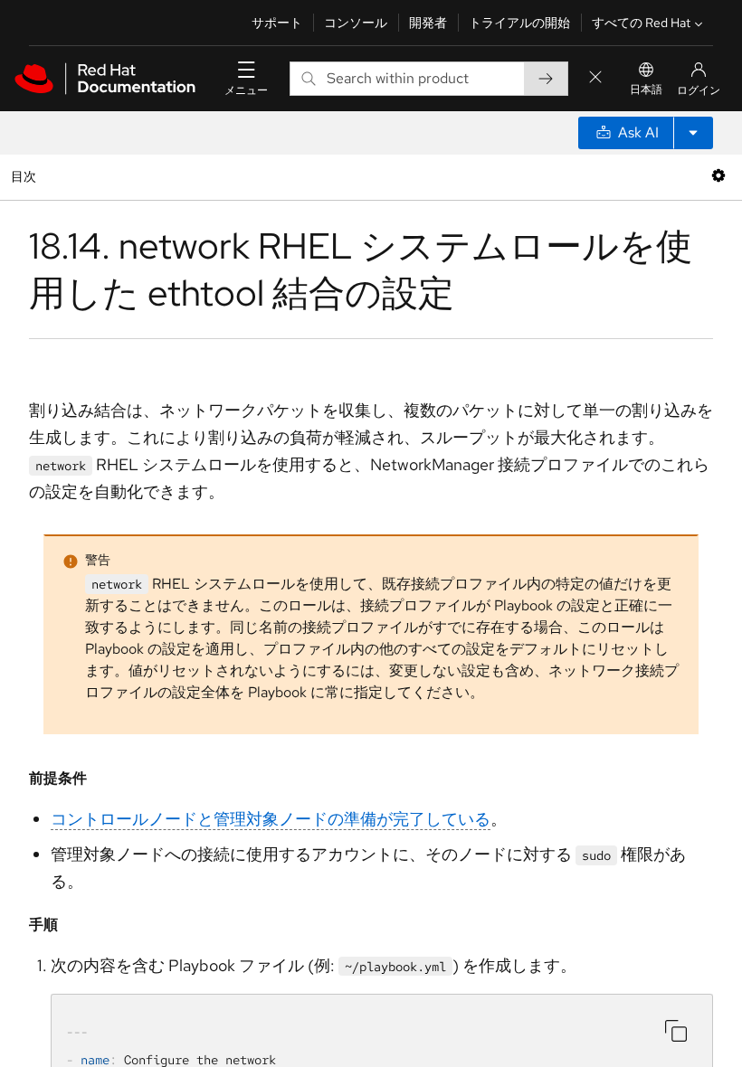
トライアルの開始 (519, 22)
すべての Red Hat (641, 22)
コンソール (355, 22)
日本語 (646, 89)
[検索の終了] (595, 78)
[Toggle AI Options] (693, 133)
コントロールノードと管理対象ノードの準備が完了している (270, 818)
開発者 (428, 22)
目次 (26, 175)
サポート (277, 22)
